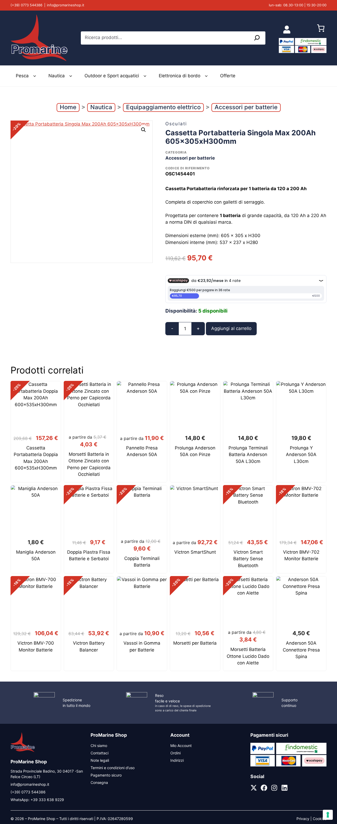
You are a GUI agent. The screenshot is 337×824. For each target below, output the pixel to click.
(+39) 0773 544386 (26, 5)
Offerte (227, 75)
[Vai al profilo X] (253, 787)
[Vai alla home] (23, 751)
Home (68, 107)
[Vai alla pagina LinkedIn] (284, 787)
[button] (143, 130)
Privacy (302, 818)
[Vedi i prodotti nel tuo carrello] (320, 29)
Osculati (176, 123)
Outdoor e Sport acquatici (112, 75)
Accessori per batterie (246, 107)
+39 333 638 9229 (47, 799)
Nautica (56, 75)
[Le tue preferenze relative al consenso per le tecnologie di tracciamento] (328, 815)
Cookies (319, 818)
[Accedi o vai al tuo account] (287, 29)
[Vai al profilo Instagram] (274, 787)
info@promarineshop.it (65, 5)
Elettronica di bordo (179, 75)
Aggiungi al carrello (231, 328)
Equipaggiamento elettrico (163, 107)
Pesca (22, 75)
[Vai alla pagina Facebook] (264, 787)
